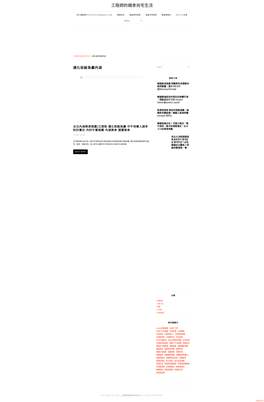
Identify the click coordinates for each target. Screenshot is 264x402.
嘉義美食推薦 (169, 349)
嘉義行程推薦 (161, 352)
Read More (80, 152)
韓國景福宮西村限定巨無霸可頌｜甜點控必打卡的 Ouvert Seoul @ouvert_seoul (172, 99)
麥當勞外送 (178, 370)
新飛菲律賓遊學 (170, 364)
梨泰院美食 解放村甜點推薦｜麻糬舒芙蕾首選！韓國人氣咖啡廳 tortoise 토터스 (173, 113)
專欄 (158, 306)
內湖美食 (159, 334)
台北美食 (186, 340)
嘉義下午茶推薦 (176, 343)
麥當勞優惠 (168, 370)
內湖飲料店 (170, 337)
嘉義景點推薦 (183, 346)
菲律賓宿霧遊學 (184, 364)
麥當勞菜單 (160, 373)
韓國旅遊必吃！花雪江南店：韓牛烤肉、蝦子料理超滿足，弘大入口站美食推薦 (172, 126)
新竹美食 (169, 361)
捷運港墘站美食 (172, 358)
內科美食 (179, 337)
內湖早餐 (173, 331)
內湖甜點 (181, 331)
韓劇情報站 (180, 367)
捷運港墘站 (160, 358)
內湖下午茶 (173, 328)
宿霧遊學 (159, 355)
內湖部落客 (160, 337)
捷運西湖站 (160, 361)
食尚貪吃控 (160, 312)
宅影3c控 (160, 303)
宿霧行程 (179, 352)
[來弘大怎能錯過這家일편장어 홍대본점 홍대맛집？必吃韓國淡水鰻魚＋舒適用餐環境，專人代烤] (163, 212)
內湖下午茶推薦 (162, 331)
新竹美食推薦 (179, 361)
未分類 (159, 309)
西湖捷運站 (170, 367)
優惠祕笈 (160, 300)
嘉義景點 (173, 346)
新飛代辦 (159, 364)
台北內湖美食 (161, 340)
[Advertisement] (132, 38)
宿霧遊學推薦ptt (182, 355)
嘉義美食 (159, 349)
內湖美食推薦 (180, 334)
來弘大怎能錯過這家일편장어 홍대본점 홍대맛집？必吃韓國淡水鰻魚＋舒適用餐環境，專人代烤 (180, 143)
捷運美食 (182, 358)
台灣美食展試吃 (162, 343)
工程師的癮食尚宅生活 (132, 5)
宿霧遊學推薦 (169, 355)
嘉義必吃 (186, 343)
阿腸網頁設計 (260, 400)
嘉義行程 (179, 349)
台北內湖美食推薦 (175, 340)
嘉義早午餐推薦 (162, 346)
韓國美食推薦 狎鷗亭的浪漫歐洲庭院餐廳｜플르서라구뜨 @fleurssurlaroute (173, 86)
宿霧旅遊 (171, 352)
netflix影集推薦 (162, 328)
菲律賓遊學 (160, 367)
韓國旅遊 (159, 370)
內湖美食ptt (169, 334)
